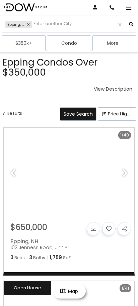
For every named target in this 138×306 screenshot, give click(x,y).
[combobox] (33, 24)
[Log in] (94, 7)
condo (69, 43)
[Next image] (125, 173)
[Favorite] (109, 228)
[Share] (124, 228)
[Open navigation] (128, 7)
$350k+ (23, 43)
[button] (28, 24)
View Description (113, 89)
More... (114, 43)
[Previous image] (13, 173)
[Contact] (93, 228)
